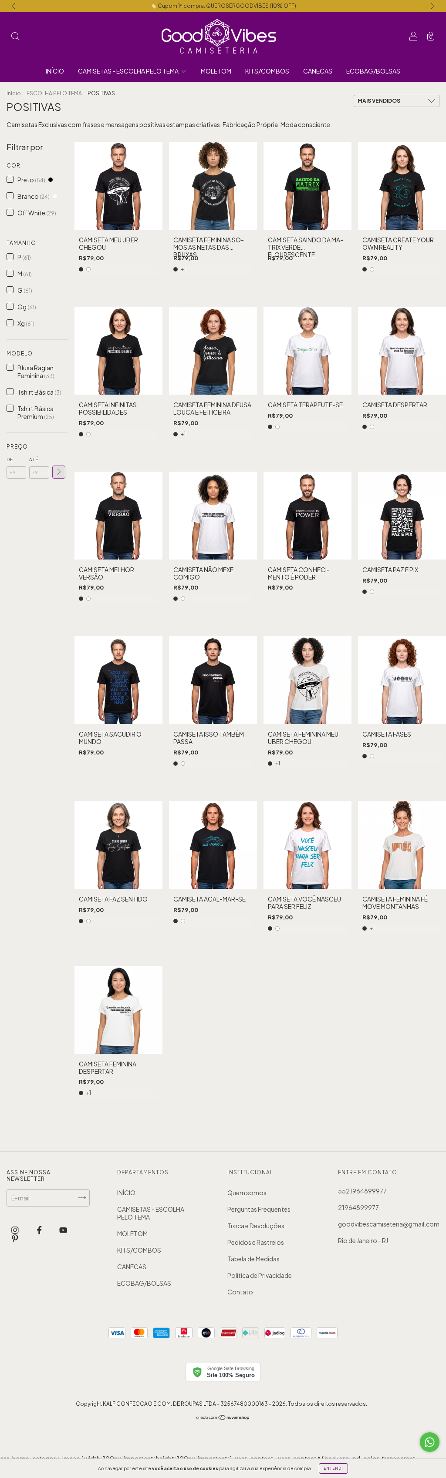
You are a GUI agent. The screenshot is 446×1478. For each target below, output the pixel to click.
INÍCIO (55, 71)
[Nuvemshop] (223, 1418)
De (10, 459)
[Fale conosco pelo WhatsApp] (429, 1442)
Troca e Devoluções (255, 1226)
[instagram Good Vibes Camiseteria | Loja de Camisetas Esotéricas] (15, 1229)
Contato (240, 1292)
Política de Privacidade (259, 1275)
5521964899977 (362, 1191)
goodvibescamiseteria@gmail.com (388, 1224)
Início (14, 93)
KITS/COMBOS (267, 71)
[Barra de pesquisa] (15, 36)
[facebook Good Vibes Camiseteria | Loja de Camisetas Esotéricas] (40, 1229)
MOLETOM (216, 71)
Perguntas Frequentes (259, 1209)
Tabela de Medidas (253, 1259)
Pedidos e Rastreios (255, 1242)
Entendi (333, 1468)
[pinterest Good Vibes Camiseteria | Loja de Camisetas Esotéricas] (15, 1238)
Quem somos (247, 1192)
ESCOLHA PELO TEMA (54, 93)
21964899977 (358, 1207)
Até (33, 459)
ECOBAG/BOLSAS (373, 71)
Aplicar (58, 472)
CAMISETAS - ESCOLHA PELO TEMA (128, 71)
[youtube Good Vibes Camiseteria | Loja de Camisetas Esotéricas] (63, 1229)
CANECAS (317, 71)
